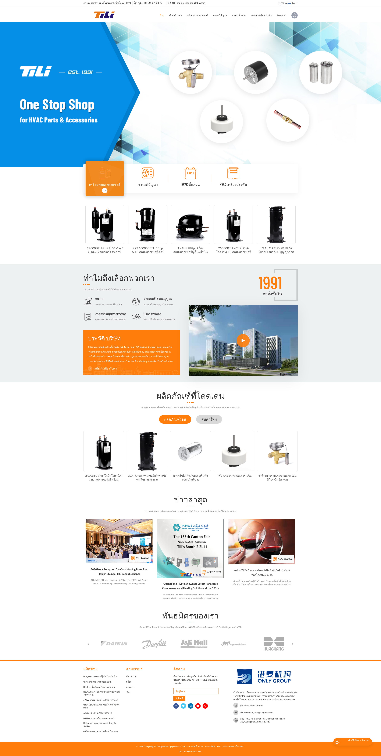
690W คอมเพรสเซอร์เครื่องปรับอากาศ (100, 700)
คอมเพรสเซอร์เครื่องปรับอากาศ (97, 713)
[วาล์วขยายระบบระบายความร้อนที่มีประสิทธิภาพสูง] (277, 451)
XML (219, 746)
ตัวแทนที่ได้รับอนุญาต (157, 299)
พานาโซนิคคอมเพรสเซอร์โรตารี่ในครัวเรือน (101, 706)
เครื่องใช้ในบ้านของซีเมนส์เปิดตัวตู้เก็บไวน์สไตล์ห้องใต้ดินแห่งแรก (262, 572)
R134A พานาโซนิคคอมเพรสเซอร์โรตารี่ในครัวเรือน (101, 693)
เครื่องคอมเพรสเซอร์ (197, 15)
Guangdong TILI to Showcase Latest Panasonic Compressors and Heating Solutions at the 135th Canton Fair (190, 586)
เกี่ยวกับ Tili (175, 15)
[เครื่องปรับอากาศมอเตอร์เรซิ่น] (234, 451)
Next (292, 644)
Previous (88, 644)
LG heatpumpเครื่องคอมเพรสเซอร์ (99, 718)
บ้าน (162, 15)
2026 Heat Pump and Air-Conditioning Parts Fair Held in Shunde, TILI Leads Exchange (119, 571)
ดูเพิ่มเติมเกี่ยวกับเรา (105, 368)
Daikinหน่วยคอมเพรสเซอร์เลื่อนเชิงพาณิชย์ (99, 724)
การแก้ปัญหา (220, 15)
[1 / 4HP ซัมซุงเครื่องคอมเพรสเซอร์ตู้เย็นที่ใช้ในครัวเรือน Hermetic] (190, 224)
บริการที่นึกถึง (152, 314)
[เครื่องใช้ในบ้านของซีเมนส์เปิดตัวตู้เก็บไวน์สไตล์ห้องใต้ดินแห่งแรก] (261, 541)
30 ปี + (99, 299)
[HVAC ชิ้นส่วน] (190, 173)
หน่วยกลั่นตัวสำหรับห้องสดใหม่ (97, 681)
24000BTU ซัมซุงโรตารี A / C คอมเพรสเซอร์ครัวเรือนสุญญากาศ (105, 250)
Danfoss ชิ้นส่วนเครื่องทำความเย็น (99, 687)
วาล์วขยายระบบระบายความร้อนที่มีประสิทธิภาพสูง (277, 477)
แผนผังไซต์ (210, 746)
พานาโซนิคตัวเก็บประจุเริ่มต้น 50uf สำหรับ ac (190, 477)
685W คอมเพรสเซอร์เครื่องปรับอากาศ (100, 731)
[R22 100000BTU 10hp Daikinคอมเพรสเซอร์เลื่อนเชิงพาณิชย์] (147, 224)
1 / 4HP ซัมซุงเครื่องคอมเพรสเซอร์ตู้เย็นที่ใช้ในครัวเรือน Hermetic (190, 250)
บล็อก (128, 681)
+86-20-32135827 (152, 2)
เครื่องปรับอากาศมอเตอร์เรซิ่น (234, 475)
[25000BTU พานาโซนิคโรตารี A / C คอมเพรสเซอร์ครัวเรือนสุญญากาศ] (233, 224)
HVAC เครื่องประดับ (261, 15)
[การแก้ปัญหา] (148, 173)
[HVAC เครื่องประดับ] (233, 173)
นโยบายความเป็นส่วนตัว (233, 746)
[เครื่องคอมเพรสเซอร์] (105, 173)
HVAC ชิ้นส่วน (239, 15)
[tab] (175, 419)
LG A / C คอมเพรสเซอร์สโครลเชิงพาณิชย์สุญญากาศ (276, 250)
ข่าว (128, 692)
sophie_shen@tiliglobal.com (191, 2)
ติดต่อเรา (281, 15)
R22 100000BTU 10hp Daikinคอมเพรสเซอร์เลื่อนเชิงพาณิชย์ (147, 250)
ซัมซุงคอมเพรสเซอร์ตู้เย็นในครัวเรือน (100, 676)
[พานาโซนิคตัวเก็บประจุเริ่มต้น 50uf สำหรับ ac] (190, 451)
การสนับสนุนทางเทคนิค (110, 314)
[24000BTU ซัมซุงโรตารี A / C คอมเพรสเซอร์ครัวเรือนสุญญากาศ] (105, 224)
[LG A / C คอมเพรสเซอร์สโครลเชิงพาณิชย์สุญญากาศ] (276, 224)
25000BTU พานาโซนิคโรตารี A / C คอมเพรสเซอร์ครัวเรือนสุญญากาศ (233, 250)
